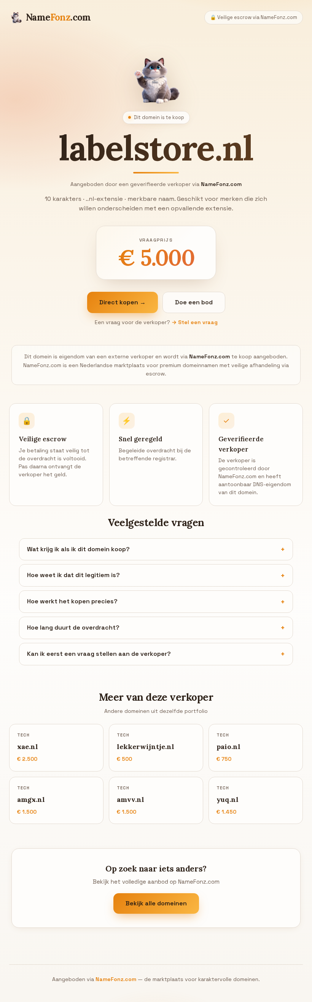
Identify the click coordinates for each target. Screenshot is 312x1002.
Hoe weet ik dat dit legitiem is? (73, 575)
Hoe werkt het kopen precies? (72, 601)
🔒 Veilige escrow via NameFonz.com (253, 17)
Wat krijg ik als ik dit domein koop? (78, 549)
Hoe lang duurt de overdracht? (73, 627)
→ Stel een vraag (195, 322)
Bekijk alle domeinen (156, 903)
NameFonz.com (116, 979)
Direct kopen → (122, 302)
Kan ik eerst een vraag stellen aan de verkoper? (99, 654)
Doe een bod (194, 302)
